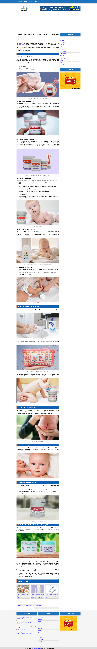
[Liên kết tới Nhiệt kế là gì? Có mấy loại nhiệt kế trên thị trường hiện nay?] (52, 585)
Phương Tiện (63, 53)
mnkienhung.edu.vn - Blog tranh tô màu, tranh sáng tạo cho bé (24, 8)
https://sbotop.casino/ (65, 648)
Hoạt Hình (62, 49)
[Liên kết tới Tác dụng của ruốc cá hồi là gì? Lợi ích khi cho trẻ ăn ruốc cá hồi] (23, 585)
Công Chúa (62, 42)
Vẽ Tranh (62, 64)
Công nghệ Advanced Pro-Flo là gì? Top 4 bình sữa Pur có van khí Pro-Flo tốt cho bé (37, 596)
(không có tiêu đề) (21, 629)
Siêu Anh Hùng (63, 55)
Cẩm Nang (62, 38)
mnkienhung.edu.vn (20, 44)
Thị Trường (62, 58)
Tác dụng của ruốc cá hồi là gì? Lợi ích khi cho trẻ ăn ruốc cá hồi (23, 596)
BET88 (71, 648)
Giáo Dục (62, 46)
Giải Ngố (24, 600)
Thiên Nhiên (62, 60)
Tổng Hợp (62, 62)
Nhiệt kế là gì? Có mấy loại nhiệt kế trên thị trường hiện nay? (52, 596)
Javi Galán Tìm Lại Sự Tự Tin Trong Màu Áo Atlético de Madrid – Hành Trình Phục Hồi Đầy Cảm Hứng (26, 622)
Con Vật (62, 40)
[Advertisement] (48, 22)
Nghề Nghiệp (63, 51)
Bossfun (59, 648)
